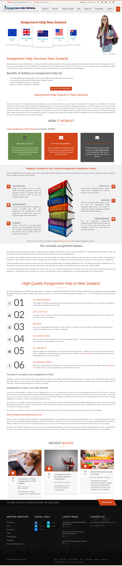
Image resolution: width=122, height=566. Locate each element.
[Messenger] (113, 2)
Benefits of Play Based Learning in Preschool (74, 541)
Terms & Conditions (73, 559)
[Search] (118, 9)
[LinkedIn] (106, 2)
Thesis (9, 533)
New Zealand (112, 54)
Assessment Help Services (15, 544)
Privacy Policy (62, 559)
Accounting (18, 186)
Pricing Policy (104, 559)
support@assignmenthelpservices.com (22, 2)
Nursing (105, 200)
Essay (8, 526)
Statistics (104, 186)
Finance (16, 223)
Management (19, 204)
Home (104, 54)
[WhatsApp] (110, 2)
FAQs (82, 559)
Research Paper (11, 536)
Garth (59, 482)
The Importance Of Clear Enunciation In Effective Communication (62, 477)
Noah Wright (97, 477)
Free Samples (88, 559)
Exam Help (10, 540)
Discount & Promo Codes (77, 562)
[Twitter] (102, 2)
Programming (102, 219)
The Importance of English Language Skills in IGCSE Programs (27, 481)
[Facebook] (98, 2)
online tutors (45, 329)
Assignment (10, 522)
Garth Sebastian (25, 486)
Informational (24, 488)
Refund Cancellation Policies (62, 562)
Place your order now (62, 88)
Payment (96, 559)
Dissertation (10, 529)
